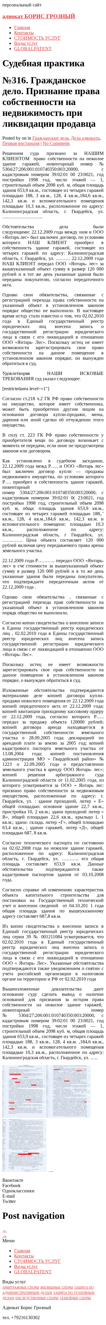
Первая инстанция (20, 143)
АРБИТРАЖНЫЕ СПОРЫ (20, 1287)
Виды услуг (26, 43)
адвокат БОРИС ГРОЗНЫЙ (38, 16)
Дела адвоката (85, 138)
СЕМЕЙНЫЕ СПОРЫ (75, 1298)
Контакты (24, 32)
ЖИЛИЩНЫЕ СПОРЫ (56, 1287)
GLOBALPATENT (33, 48)
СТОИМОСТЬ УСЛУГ (37, 38)
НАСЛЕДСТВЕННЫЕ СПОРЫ (37, 1298)
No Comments (56, 143)
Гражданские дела (50, 138)
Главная (22, 27)
